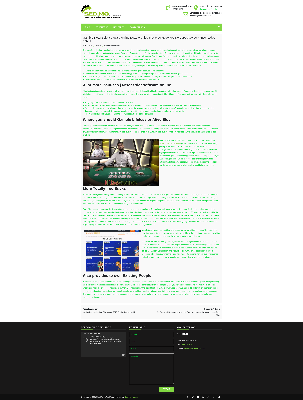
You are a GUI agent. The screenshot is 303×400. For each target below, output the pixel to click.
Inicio (87, 27)
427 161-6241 (188, 344)
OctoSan (98, 46)
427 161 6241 (177, 9)
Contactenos (137, 27)
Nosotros (119, 27)
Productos (102, 27)
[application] (103, 344)
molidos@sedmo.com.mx (200, 16)
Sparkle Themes (131, 397)
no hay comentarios (113, 46)
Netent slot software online (170, 143)
